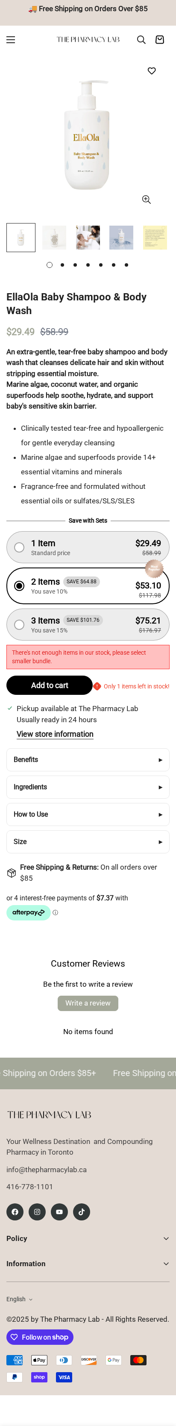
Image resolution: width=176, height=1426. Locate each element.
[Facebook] (14, 1211)
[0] (160, 40)
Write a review (88, 1003)
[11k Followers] (37, 1211)
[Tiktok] (81, 1211)
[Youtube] (59, 1211)
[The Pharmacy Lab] (88, 39)
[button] (88, 547)
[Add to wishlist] (151, 70)
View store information (55, 733)
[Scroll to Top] (160, 1380)
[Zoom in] (146, 199)
